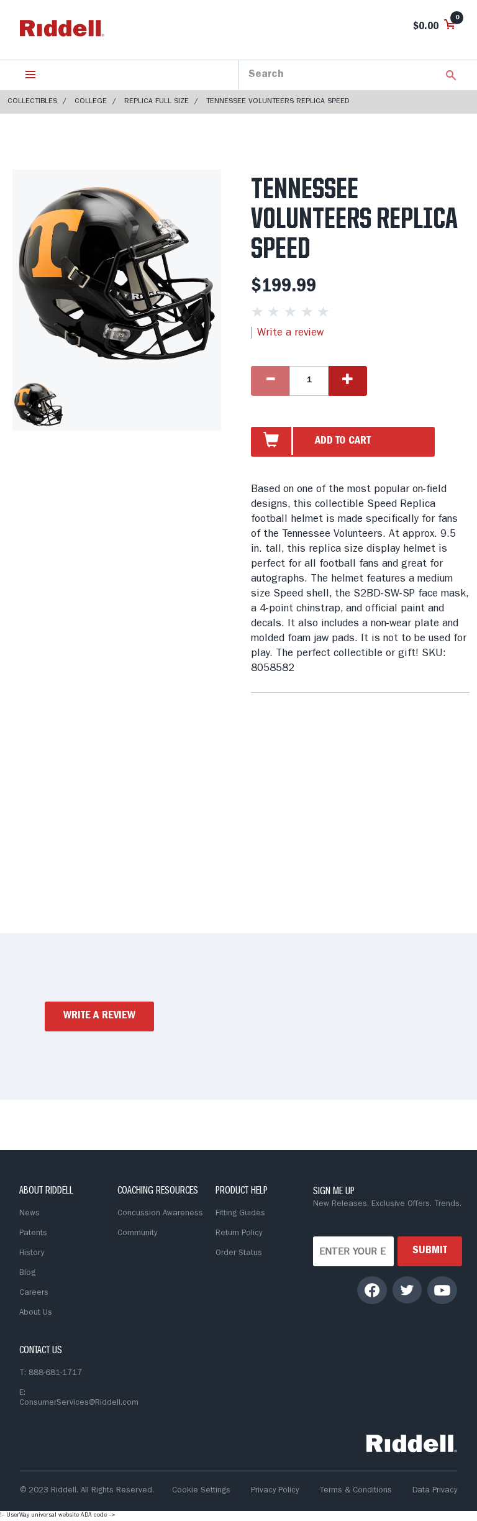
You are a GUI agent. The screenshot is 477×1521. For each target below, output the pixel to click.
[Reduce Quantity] (270, 381)
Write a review (290, 333)
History (31, 1253)
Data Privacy (434, 1491)
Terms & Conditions (355, 1491)
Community (137, 1234)
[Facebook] (372, 1290)
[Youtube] (442, 1290)
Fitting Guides (240, 1214)
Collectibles (32, 102)
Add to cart (343, 441)
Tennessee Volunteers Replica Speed (277, 102)
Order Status (239, 1253)
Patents (33, 1234)
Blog (27, 1273)
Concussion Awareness (160, 1214)
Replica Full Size (156, 102)
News (29, 1214)
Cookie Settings (201, 1491)
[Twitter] (407, 1290)
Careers (33, 1293)
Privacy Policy (275, 1491)
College (91, 102)
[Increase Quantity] (348, 381)
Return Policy (239, 1234)
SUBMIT (429, 1251)
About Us (35, 1313)
